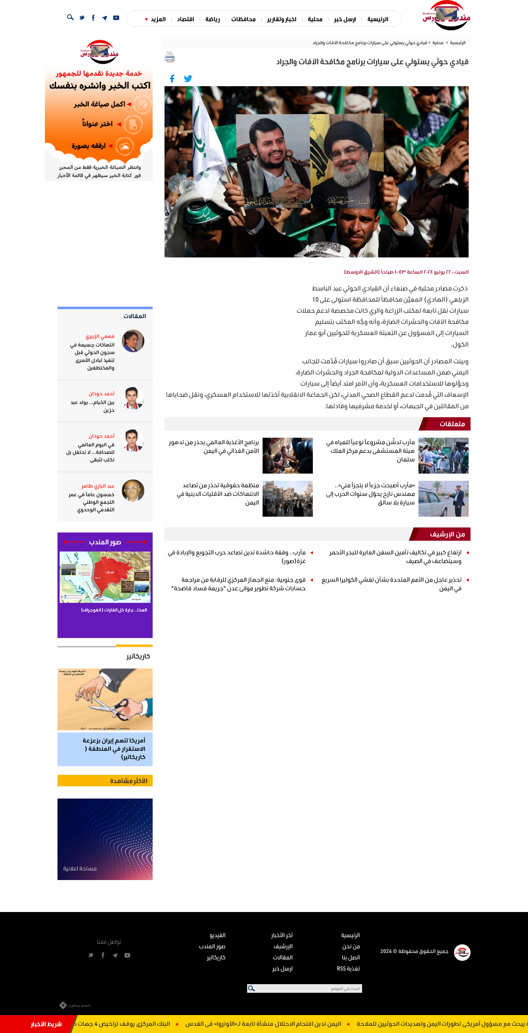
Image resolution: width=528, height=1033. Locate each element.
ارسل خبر (345, 19)
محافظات (243, 19)
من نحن (351, 946)
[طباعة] (170, 57)
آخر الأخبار (282, 934)
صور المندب (212, 946)
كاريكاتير (138, 656)
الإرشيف (283, 946)
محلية (315, 19)
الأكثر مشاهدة (128, 781)
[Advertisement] (228, 333)
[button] (136, 542)
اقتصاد (185, 19)
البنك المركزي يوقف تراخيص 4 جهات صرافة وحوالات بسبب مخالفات (119, 1023)
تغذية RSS (348, 968)
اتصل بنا (351, 957)
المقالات (135, 316)
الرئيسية (377, 19)
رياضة (212, 19)
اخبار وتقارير (281, 19)
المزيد (158, 19)
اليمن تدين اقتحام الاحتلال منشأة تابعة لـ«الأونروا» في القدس (298, 1023)
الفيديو (218, 934)
